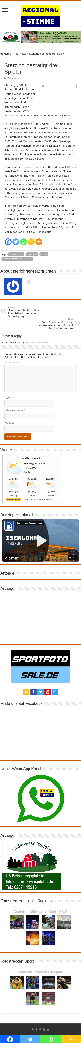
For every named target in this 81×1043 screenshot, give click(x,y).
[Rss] (26, 692)
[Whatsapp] (23, 241)
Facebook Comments (37, 342)
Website (9, 422)
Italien (32, 254)
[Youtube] (47, 692)
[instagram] (55, 692)
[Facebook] (8, 241)
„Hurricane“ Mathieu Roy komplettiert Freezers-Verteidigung (23, 312)
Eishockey (16, 254)
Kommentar (12, 362)
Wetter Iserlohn (32, 458)
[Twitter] (15, 241)
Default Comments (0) (12, 342)
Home (7, 53)
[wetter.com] (13, 500)
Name (9, 397)
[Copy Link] (31, 241)
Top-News (20, 53)
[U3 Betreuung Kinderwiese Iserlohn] (40, 36)
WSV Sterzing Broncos (18, 258)
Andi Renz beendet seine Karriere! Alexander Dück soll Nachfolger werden (55, 324)
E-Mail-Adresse (14, 410)
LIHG (44, 254)
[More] (38, 241)
